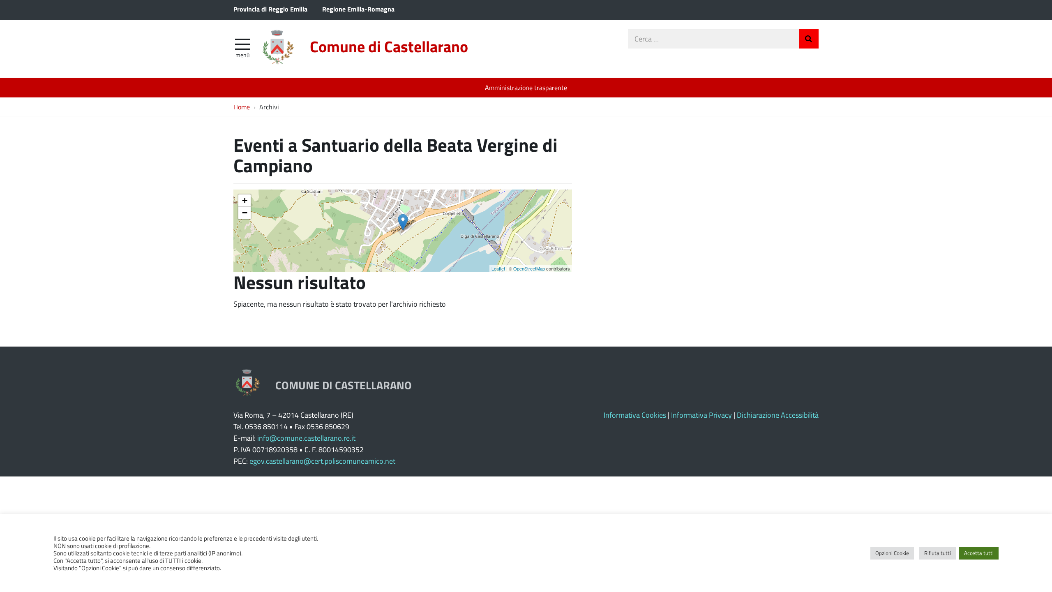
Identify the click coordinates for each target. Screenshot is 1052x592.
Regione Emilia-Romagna (358, 9)
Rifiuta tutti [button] (937, 553)
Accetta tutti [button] (979, 553)
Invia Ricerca (809, 39)
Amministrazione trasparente (526, 87)
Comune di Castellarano (389, 46)
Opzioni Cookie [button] (892, 553)
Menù (242, 55)
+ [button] (244, 200)
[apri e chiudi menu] (242, 43)
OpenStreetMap (529, 268)
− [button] (244, 213)
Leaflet (498, 268)
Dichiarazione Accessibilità (778, 415)
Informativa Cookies (635, 415)
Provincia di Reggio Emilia (270, 9)
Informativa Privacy (701, 415)
